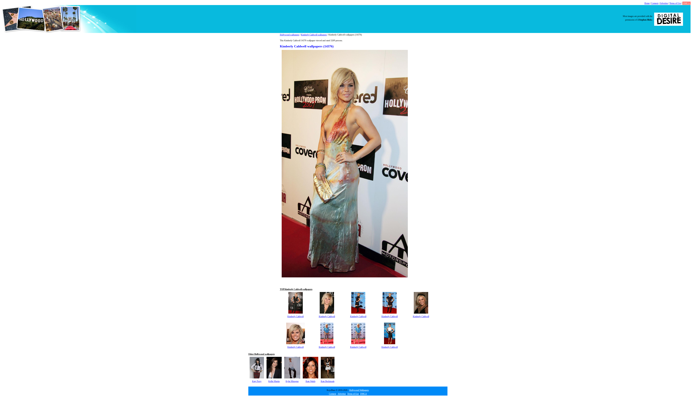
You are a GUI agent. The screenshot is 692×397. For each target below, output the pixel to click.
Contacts (654, 3)
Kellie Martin (274, 381)
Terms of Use (675, 3)
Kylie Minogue (292, 381)
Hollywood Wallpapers (359, 390)
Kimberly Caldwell (295, 316)
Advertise (664, 3)
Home (647, 3)
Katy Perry (256, 381)
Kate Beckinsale (327, 381)
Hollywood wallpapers (289, 35)
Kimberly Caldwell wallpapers (314, 35)
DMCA (686, 3)
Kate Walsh (310, 381)
